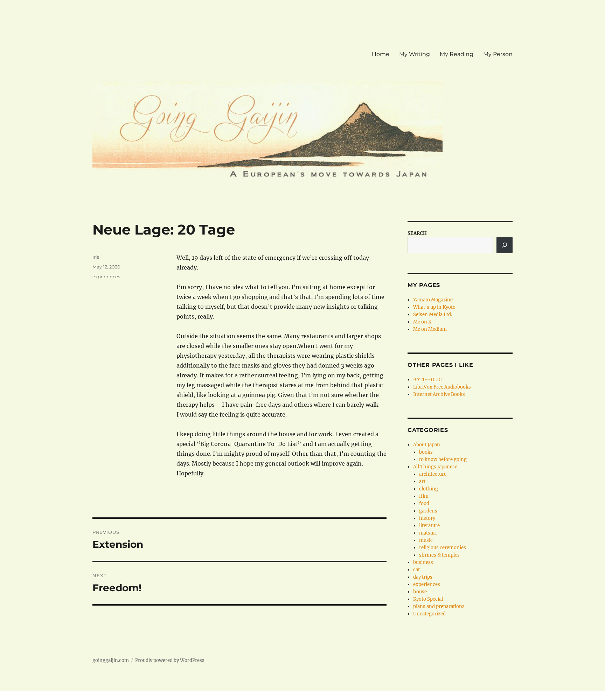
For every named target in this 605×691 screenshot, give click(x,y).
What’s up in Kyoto (434, 307)
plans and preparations (439, 606)
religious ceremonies (442, 548)
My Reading (456, 54)
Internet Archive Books (439, 394)
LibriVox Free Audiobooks (442, 387)
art (422, 481)
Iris (95, 257)
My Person (498, 54)
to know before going (443, 459)
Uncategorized (429, 614)
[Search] (504, 245)
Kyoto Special (428, 599)
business (423, 562)
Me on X (422, 322)
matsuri (428, 533)
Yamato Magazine (433, 300)
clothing (428, 489)
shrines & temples (439, 555)
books (426, 452)
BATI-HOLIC (427, 380)
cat (416, 570)
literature (429, 526)
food (424, 504)
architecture (432, 474)
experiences (106, 276)
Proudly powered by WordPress (169, 660)
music (426, 540)
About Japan (426, 445)
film (424, 496)
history (427, 518)
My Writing (414, 54)
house (420, 592)
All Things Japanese (435, 467)
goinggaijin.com (110, 660)
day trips (422, 577)
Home (380, 54)
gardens (428, 511)
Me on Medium (430, 329)
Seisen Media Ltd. (432, 314)
